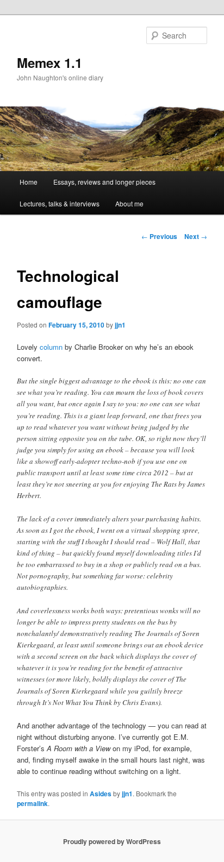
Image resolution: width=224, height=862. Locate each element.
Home (29, 181)
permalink (32, 803)
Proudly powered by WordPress (112, 841)
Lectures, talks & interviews (59, 203)
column (51, 347)
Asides (100, 793)
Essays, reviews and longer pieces (104, 181)
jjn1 (120, 325)
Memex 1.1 (49, 62)
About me (129, 203)
